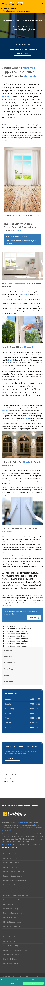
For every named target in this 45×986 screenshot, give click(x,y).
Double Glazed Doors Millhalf (14, 643)
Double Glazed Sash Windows (13, 871)
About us (8, 650)
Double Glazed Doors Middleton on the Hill (19, 641)
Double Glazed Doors (10, 858)
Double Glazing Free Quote (12, 885)
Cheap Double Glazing (11, 904)
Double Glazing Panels (11, 917)
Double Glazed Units (10, 867)
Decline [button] (12, 983)
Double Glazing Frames (11, 926)
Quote (6, 675)
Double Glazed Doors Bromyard (15, 633)
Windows (8, 656)
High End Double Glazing (12, 922)
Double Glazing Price (10, 963)
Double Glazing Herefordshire (14, 626)
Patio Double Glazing (10, 909)
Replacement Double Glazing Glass (15, 950)
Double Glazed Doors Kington (15, 636)
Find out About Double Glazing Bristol (22, 215)
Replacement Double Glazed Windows (16, 900)
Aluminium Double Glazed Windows (15, 895)
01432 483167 (10, 9)
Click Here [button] (34, 979)
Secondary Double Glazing (12, 876)
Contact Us (33, 617)
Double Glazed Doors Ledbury (15, 631)
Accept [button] (33, 983)
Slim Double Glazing (10, 959)
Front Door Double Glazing (12, 913)
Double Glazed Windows (11, 854)
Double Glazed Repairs (11, 863)
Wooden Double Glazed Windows (14, 880)
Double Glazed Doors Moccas (15, 646)
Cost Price (8, 669)
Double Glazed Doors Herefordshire (17, 628)
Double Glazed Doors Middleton (15, 638)
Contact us (8, 681)
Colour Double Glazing (11, 954)
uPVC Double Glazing (10, 946)
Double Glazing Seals (10, 937)
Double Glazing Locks (10, 941)
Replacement (9, 662)
